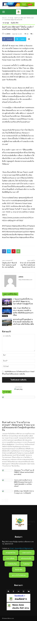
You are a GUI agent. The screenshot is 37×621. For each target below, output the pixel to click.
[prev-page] (3, 500)
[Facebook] (4, 251)
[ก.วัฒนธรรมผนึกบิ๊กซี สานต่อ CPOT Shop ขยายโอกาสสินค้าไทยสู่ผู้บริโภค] (7, 301)
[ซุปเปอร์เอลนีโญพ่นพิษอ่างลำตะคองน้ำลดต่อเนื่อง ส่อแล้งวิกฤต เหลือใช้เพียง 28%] (7, 322)
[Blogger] (8, 591)
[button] (3, 12)
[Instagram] (24, 591)
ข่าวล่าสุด (10, 18)
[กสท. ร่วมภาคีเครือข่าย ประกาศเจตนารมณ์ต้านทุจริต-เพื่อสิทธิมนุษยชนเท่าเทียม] (7, 310)
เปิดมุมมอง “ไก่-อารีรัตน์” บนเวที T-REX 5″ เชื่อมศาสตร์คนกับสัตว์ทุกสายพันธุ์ (24, 472)
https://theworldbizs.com (25, 279)
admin (8, 34)
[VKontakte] (29, 591)
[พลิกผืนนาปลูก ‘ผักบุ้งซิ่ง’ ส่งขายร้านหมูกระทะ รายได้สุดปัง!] (7, 493)
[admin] (3, 34)
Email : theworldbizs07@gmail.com (21, 548)
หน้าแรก (4, 18)
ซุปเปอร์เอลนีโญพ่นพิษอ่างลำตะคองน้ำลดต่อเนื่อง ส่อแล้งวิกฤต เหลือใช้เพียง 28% (23, 321)
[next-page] (6, 500)
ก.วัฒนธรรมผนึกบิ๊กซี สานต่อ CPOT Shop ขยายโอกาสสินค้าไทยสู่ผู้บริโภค (23, 301)
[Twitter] (9, 251)
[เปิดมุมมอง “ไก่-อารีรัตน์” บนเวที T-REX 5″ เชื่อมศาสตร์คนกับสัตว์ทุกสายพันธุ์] (7, 472)
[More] (29, 39)
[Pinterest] (14, 251)
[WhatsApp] (18, 251)
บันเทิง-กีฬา (14, 23)
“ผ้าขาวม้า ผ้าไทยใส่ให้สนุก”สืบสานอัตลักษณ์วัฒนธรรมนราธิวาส (27, 265)
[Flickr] (18, 591)
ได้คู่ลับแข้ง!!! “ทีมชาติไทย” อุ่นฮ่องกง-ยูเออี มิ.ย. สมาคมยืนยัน (9, 265)
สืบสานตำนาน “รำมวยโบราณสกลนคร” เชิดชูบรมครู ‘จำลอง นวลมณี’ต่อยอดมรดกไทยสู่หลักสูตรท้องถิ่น (18, 426)
